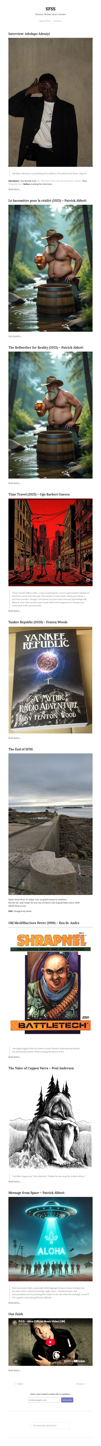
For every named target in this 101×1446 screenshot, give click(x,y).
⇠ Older (19, 1383)
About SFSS (44, 21)
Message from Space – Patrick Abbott (36, 1193)
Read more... (14, 189)
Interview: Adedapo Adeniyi (29, 34)
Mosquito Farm (15, 184)
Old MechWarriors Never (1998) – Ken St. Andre (43, 923)
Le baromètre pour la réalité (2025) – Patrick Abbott (47, 201)
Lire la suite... (14, 336)
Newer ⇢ (81, 1383)
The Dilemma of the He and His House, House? (59, 180)
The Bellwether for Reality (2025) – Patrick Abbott (45, 347)
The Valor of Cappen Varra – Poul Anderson (41, 1068)
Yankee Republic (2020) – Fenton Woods (37, 622)
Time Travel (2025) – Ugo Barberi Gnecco (39, 494)
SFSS (50, 9)
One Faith (15, 1314)
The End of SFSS (20, 749)
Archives (57, 21)
